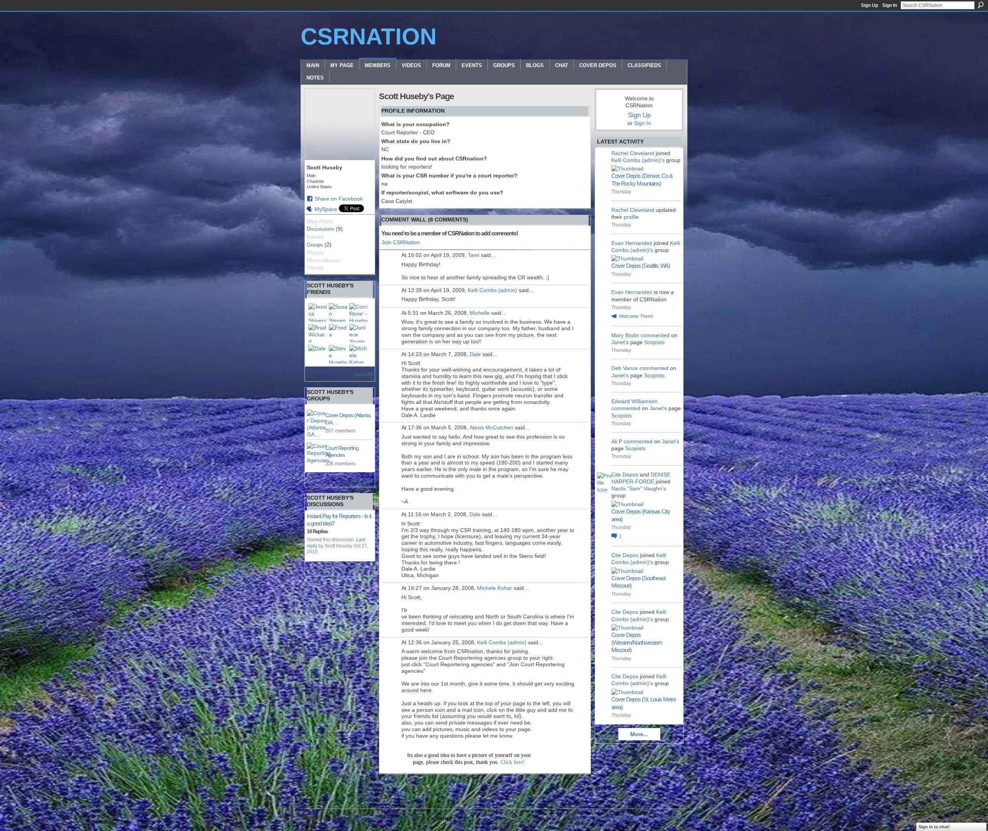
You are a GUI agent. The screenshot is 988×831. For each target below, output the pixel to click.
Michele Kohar (494, 588)
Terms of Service (666, 818)
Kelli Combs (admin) (492, 290)
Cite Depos (624, 474)
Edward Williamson (634, 401)
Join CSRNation (400, 242)
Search (981, 5)
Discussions (320, 229)
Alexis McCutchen (491, 427)
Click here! (513, 762)
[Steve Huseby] (338, 354)
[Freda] (338, 333)
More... (639, 734)
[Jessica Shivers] (317, 312)
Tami (473, 255)
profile (631, 217)
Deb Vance (624, 368)
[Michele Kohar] (358, 354)
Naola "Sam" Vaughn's (638, 488)
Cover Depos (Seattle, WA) (640, 265)
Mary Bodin (625, 335)
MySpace (326, 209)
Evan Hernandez (631, 243)
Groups (315, 245)
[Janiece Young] (358, 333)
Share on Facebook (339, 199)
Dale (475, 354)
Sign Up (869, 5)
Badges (583, 818)
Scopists (654, 342)
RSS (600, 738)
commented (655, 335)
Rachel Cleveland (632, 153)
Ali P (616, 441)
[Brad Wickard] (317, 333)
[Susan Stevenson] (338, 312)
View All (363, 374)
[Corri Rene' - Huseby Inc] (358, 312)
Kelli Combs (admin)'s (638, 160)
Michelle (480, 313)
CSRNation (368, 36)
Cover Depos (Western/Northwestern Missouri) (636, 642)
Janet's (620, 342)
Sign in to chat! (934, 826)
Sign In (889, 5)
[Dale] (317, 354)
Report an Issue (619, 818)
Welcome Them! (636, 316)
